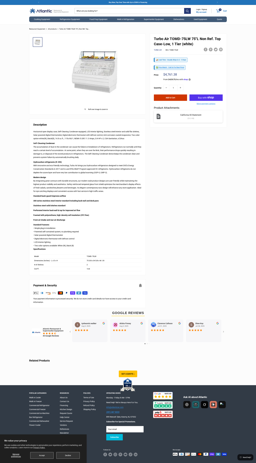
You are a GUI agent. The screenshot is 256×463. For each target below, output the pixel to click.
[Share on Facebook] (205, 49)
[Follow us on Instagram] (115, 454)
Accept (42, 455)
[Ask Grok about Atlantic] (204, 404)
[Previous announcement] (38, 2)
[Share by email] (221, 49)
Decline (68, 455)
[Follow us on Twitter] (110, 454)
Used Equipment (200, 19)
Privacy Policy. (39, 448)
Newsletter (64, 433)
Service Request (66, 421)
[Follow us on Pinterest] (120, 454)
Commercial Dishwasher (39, 421)
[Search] (187, 11)
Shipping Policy (89, 409)
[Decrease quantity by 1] (166, 87)
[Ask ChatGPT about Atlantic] (187, 404)
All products (52, 29)
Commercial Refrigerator (39, 405)
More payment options (206, 103)
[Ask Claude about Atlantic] (213, 404)
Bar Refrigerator (36, 417)
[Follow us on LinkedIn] (135, 454)
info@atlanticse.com (114, 407)
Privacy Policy (89, 401)
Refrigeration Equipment (70, 19)
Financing (64, 405)
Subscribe (114, 437)
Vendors (63, 425)
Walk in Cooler (35, 397)
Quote (219, 19)
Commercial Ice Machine (39, 413)
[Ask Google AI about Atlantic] (222, 404)
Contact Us (64, 401)
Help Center (64, 417)
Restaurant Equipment (37, 29)
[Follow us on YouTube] (125, 454)
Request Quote (66, 413)
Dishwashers (178, 19)
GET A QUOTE (128, 374)
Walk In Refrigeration (125, 19)
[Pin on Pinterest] (211, 49)
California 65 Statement (190, 115)
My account (201, 12)
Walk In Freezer (35, 401)
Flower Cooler (35, 425)
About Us (63, 397)
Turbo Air (158, 50)
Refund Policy (89, 405)
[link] (128, 2)
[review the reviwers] (104, 324)
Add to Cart (170, 97)
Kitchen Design (66, 409)
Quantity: (158, 88)
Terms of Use (88, 397)
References (64, 429)
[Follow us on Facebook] (105, 454)
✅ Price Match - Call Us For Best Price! (170, 67)
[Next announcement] (217, 2)
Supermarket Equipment (154, 19)
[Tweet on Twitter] (216, 49)
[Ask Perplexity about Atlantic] (195, 404)
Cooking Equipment (42, 19)
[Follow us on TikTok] (130, 454)
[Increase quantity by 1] (180, 87)
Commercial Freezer (37, 409)
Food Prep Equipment (98, 19)
